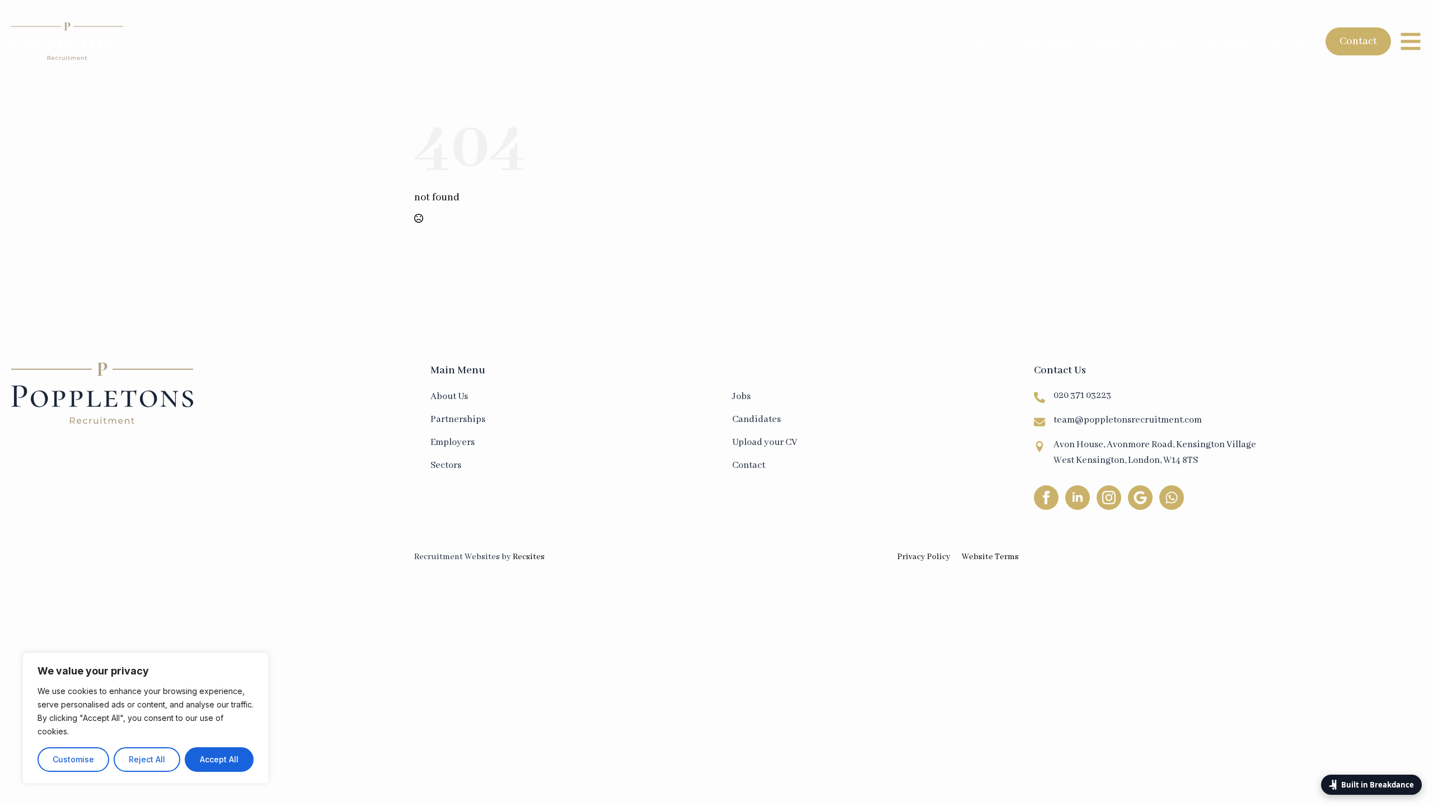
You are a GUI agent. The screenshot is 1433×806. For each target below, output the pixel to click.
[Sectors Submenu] (1312, 41)
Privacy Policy (923, 557)
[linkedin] (1077, 497)
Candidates (1225, 41)
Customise (73, 759)
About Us (449, 396)
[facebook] (1046, 497)
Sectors (1286, 41)
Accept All (219, 759)
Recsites (529, 557)
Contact (748, 465)
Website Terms (990, 557)
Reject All (147, 759)
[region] (145, 718)
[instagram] (1109, 497)
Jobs (1171, 41)
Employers (1118, 41)
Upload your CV (764, 442)
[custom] (1140, 497)
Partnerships (1045, 41)
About (984, 41)
